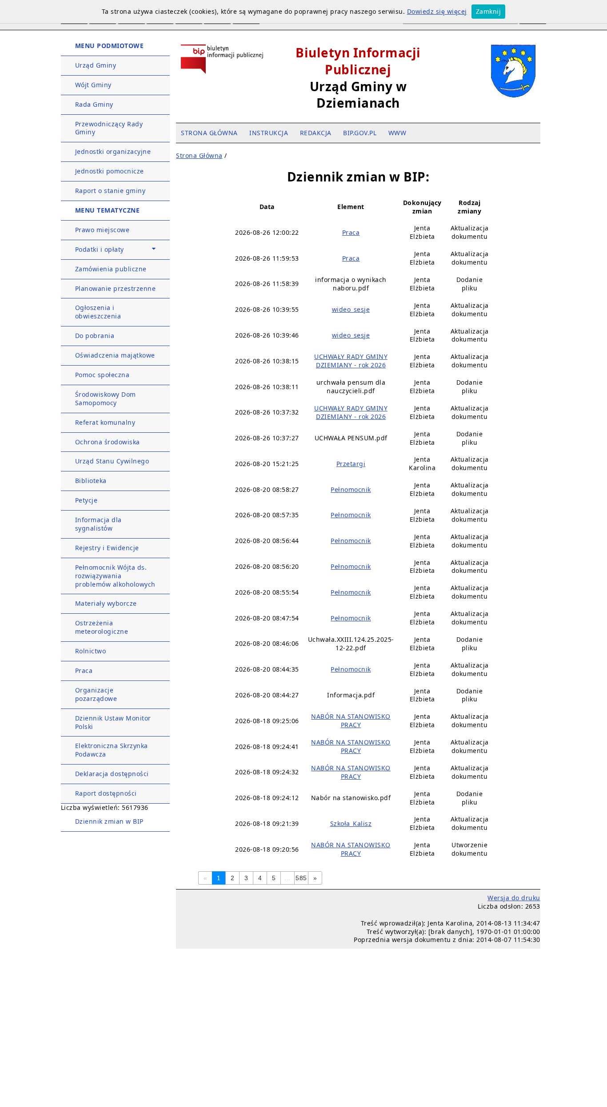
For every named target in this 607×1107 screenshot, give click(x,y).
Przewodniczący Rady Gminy (109, 128)
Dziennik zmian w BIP (109, 821)
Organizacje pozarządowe (96, 694)
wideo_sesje (351, 309)
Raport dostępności (106, 793)
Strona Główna (199, 155)
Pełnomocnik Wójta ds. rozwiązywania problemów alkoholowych (115, 575)
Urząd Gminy (95, 65)
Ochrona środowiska (107, 442)
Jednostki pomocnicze (109, 171)
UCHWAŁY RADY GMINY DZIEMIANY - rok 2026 (350, 360)
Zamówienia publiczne (111, 269)
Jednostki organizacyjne (113, 151)
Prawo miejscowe (102, 229)
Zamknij (488, 11)
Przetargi (351, 463)
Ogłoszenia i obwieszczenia (98, 311)
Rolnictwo (90, 651)
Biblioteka (91, 480)
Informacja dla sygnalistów (98, 523)
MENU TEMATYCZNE (107, 210)
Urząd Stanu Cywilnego (112, 461)
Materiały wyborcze (106, 603)
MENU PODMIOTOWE (109, 45)
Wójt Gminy (93, 85)
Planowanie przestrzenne (115, 288)
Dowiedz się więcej (437, 11)
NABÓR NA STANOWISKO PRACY (351, 720)
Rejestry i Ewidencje (107, 547)
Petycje (86, 500)
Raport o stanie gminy (110, 190)
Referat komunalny (105, 422)
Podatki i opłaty (99, 249)
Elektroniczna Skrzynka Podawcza (111, 749)
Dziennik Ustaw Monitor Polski (113, 722)
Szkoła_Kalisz (351, 823)
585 (301, 878)
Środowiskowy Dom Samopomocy (105, 398)
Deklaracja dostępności (112, 773)
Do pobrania (95, 335)
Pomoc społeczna (102, 374)
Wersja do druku (513, 898)
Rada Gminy (94, 104)
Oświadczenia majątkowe (115, 355)
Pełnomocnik (351, 489)
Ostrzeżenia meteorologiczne (101, 627)
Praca (84, 670)
